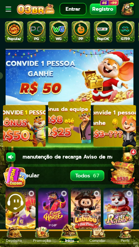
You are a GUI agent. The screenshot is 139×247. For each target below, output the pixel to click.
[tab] (14, 32)
